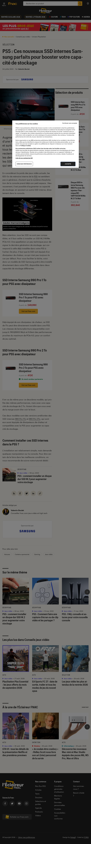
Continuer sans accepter (69, 123)
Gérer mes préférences (24, 164)
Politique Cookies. (25, 145)
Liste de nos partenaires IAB (24, 158)
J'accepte (68, 164)
